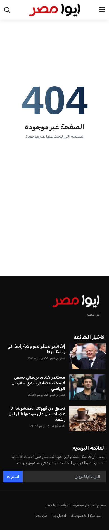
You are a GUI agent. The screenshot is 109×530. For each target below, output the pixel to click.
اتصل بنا (59, 515)
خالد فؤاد (58, 426)
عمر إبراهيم (57, 358)
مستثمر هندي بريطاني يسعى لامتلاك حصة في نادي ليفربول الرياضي (38, 383)
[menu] (102, 10)
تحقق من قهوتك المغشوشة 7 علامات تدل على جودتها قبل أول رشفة (36, 414)
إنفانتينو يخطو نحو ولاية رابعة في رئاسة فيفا (36, 349)
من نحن (40, 515)
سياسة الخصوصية (86, 515)
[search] (7, 10)
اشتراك (13, 476)
